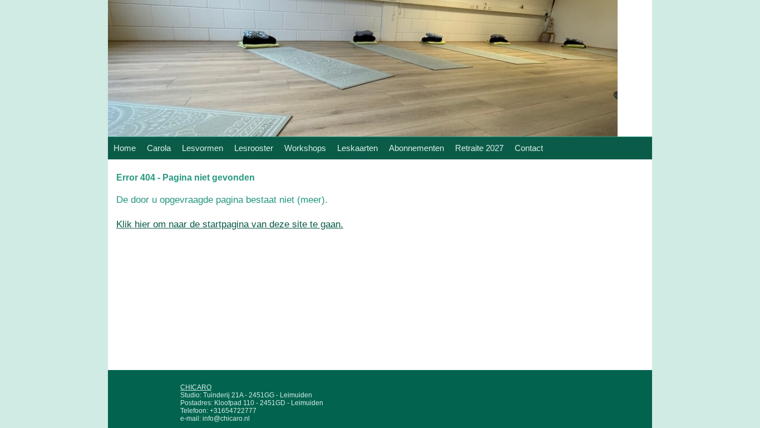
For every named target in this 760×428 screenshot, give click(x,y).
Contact (529, 148)
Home (124, 148)
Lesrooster (253, 148)
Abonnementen (416, 148)
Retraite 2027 (479, 148)
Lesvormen (202, 148)
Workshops (305, 148)
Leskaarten (357, 148)
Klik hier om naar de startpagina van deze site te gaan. (229, 224)
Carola (159, 148)
